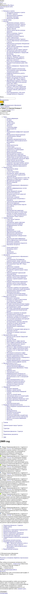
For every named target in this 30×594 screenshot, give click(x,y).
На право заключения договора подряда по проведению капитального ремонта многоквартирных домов (18, 305)
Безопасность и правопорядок (15, 149)
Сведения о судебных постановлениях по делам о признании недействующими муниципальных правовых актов (18, 289)
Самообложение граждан (14, 136)
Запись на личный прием (14, 394)
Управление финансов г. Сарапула (13, 431)
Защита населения (12, 151)
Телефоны (9, 226)
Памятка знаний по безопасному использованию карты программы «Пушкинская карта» (16, 70)
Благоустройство (11, 128)
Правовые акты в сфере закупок (16, 341)
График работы (7, 526)
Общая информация (12, 118)
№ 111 (9, 480)
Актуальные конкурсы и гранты (16, 12)
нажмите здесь (22, 588)
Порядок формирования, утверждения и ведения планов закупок (18, 358)
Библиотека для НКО (13, 18)
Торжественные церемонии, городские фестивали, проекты (18, 47)
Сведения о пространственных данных (18, 163)
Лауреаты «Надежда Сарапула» (15, 57)
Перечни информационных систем (17, 188)
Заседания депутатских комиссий (16, 194)
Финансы (9, 126)
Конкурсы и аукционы (9, 296)
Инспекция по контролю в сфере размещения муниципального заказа (17, 353)
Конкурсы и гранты (9, 11)
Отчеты (9, 250)
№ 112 (9, 474)
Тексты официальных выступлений (17, 240)
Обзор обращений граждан (14, 191)
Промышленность (12, 410)
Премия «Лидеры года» (13, 55)
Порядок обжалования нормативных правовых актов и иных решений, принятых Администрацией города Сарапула (17, 278)
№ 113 (9, 466)
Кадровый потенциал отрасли (15, 36)
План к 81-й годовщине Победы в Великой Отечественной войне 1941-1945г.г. (17, 63)
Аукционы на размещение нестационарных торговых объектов (17, 321)
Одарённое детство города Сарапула (17, 49)
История (9, 120)
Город (5, 117)
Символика (10, 121)
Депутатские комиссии (13, 192)
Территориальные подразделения (16, 155)
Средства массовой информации (16, 201)
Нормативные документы (10, 434)
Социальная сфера (12, 127)
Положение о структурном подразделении (15, 529)
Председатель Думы (12, 169)
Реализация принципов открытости (17, 243)
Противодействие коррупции (15, 154)
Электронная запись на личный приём (18, 396)
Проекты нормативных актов (15, 356)
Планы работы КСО (12, 247)
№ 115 (9, 448)
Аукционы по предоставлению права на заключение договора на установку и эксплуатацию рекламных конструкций (18, 317)
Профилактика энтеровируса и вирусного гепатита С (15, 59)
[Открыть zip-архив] (0, 456)
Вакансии (9, 209)
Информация (10, 229)
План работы (10, 206)
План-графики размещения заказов (17, 342)
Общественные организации (15, 160)
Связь (8, 143)
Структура (10, 170)
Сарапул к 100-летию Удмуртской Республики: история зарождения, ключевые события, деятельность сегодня (16, 89)
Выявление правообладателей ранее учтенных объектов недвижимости (17, 165)
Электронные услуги (13, 372)
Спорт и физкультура (13, 37)
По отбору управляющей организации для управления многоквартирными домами (17, 310)
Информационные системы (14, 225)
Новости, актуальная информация (16, 418)
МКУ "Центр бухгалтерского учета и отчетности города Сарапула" (17, 543)
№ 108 (9, 495)
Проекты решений (12, 182)
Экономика (10, 124)
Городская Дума (7, 167)
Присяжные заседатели (13, 244)
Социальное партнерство (14, 148)
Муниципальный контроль (14, 234)
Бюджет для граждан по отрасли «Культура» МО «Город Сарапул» (16, 78)
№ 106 (9, 515)
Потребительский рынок (14, 412)
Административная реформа (15, 223)
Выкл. (12, 5)
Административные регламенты (16, 381)
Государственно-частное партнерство (17, 416)
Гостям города (7, 20)
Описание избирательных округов (16, 204)
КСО (4, 246)
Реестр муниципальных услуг (15, 379)
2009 (4, 437)
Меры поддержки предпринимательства (18, 406)
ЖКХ (8, 130)
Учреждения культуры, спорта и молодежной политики (16, 26)
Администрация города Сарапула (12, 425)
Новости (9, 207)
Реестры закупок (11, 339)
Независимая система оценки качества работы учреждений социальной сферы (18, 157)
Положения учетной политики (12, 540)
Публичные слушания (13, 197)
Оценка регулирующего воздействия (17, 415)
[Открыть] (0, 447)
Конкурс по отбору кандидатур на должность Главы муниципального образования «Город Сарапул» (17, 215)
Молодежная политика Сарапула (16, 39)
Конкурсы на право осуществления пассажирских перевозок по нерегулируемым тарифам (17, 301)
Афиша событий (11, 28)
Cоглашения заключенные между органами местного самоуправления (17, 294)
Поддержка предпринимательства (16, 139)
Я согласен (3, 591)
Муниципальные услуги (10, 363)
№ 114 (9, 457)
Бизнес (9, 407)
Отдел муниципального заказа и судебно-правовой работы (16, 344)
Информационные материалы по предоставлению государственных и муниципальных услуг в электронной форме (17, 376)
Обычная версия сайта (6, 6)
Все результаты (4, 100)
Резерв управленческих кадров (15, 161)
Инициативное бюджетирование (16, 134)
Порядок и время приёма (14, 390)
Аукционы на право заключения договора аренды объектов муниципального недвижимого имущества (16, 325)
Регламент (9, 189)
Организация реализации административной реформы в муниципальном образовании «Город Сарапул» (17, 367)
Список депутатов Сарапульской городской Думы (16, 175)
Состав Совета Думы (13, 172)
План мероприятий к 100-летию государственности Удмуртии (16, 93)
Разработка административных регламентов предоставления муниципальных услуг (15, 384)
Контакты (9, 228)
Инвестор (9, 409)
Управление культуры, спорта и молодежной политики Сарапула (16, 23)
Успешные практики (12, 17)
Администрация (8, 218)
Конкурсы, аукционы (13, 413)
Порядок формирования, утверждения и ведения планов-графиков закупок (18, 361)
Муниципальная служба (13, 231)
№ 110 (9, 489)
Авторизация (4, 593)
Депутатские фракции (13, 203)
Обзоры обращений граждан (15, 397)
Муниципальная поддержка (14, 15)
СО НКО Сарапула (12, 14)
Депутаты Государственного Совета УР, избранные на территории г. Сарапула (18, 178)
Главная (5, 422)
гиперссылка (16, 563)
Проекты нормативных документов (13, 532)
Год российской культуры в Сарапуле (17, 76)
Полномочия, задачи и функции (16, 173)
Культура (5, 21)
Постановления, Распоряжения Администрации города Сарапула (16, 260)
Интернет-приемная (12, 388)
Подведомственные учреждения (12, 541)
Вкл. (9, 5)
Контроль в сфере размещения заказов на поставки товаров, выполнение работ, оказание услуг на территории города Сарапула (18, 349)
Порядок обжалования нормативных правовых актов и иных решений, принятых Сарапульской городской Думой (17, 284)
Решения (9, 183)
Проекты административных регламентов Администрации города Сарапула (17, 270)
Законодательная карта (13, 292)
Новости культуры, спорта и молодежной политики (15, 33)
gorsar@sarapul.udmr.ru (9, 109)
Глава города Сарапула (13, 219)
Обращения (6, 387)
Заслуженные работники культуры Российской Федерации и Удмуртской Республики (17, 52)
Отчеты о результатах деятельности (13, 534)
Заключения (10, 252)
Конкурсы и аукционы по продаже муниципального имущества (16, 313)
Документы (6, 255)
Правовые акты (11, 370)
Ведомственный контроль (14, 152)
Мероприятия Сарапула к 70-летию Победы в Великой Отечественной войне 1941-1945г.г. (17, 82)
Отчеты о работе (11, 195)
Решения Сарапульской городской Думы (18, 262)
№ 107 (9, 509)
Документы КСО (11, 253)
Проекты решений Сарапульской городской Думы (16, 273)
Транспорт (10, 137)
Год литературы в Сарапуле (14, 85)
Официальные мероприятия (15, 232)
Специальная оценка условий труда (17, 212)
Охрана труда (10, 146)
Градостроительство (12, 145)
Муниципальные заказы (10, 335)
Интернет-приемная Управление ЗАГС (18, 399)
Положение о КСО (12, 249)
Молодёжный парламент (14, 180)
